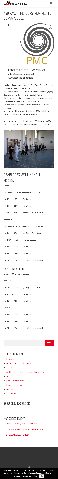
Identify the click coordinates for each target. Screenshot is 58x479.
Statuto (9, 367)
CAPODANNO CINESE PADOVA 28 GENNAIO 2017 (26, 429)
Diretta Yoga (11, 359)
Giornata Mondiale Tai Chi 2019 (19, 435)
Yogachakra (11, 393)
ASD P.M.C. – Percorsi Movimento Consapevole (25, 372)
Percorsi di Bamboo (14, 385)
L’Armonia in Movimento (15, 380)
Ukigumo (9, 389)
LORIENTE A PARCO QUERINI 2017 (20, 363)
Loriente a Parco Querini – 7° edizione (21, 423)
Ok (42, 476)
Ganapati (9, 376)
